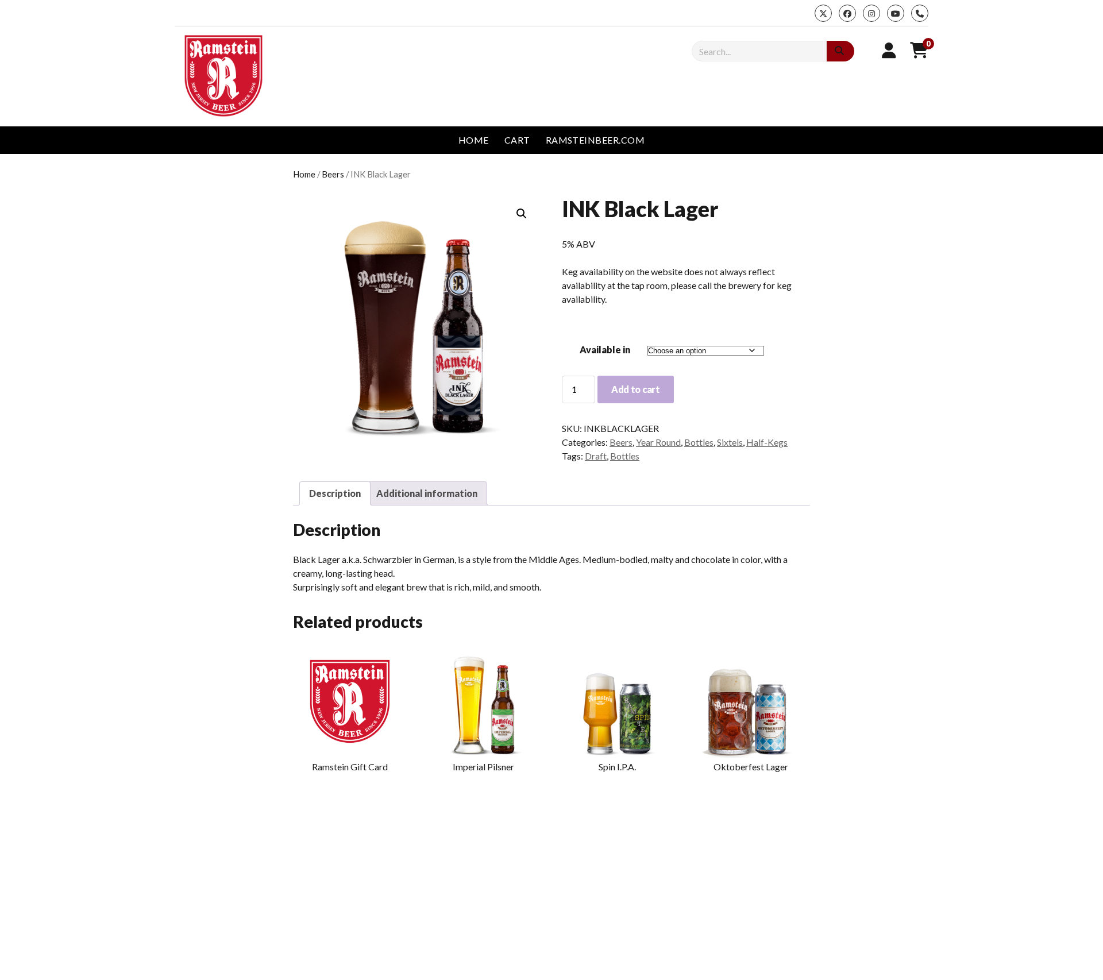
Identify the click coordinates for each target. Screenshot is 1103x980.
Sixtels (730, 442)
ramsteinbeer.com (595, 139)
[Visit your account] (889, 50)
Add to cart (635, 389)
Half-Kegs (767, 442)
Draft (596, 455)
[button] (521, 213)
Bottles (699, 442)
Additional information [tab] (426, 493)
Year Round (658, 442)
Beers (333, 174)
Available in (605, 349)
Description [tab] (335, 493)
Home (473, 139)
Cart (517, 139)
